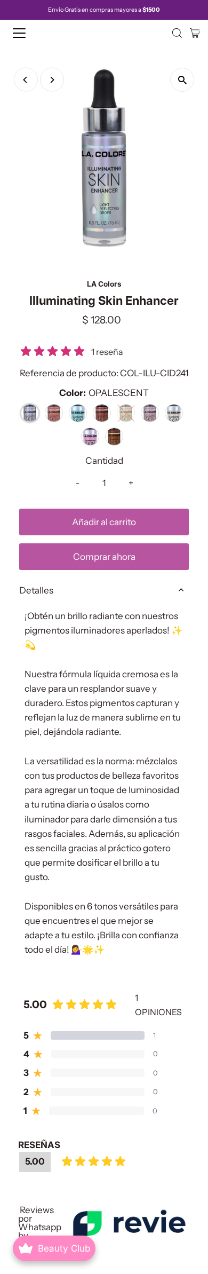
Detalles (36, 590)
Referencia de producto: (69, 373)
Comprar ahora (104, 556)
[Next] (52, 80)
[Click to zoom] (182, 80)
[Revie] (129, 1223)
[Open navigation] (28, 33)
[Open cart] (195, 33)
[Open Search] (177, 33)
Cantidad (104, 460)
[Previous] (26, 80)
